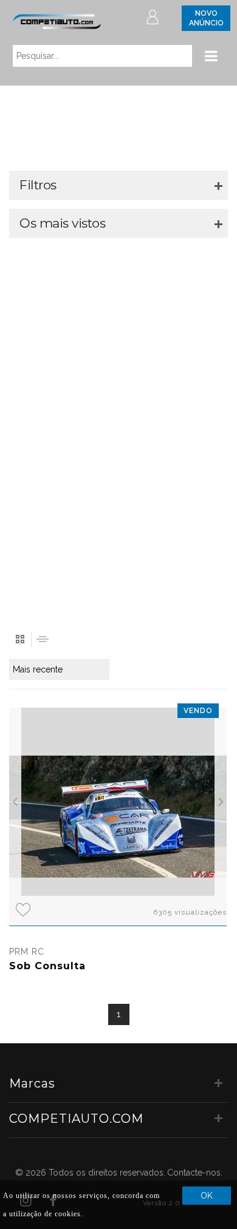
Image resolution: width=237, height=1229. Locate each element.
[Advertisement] (118, 429)
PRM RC (26, 951)
